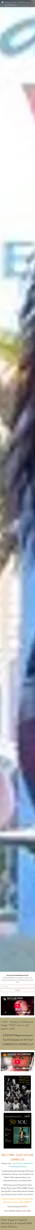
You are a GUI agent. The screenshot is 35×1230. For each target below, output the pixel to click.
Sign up (17, 990)
